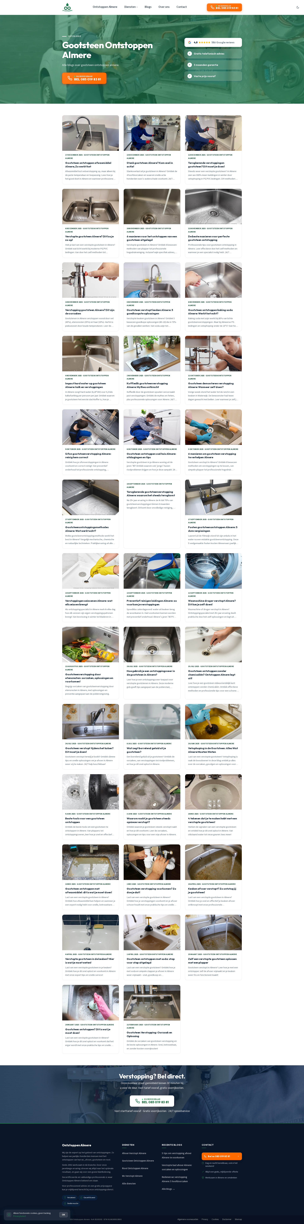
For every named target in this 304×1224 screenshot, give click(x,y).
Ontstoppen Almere (105, 7)
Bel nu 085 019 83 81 (219, 1156)
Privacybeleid (19, 1216)
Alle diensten (129, 1183)
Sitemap (238, 1219)
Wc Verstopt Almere (132, 1176)
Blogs (148, 7)
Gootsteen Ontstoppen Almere (138, 1160)
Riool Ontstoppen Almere (135, 1168)
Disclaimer (226, 1219)
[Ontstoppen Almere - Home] (67, 7)
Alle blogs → (168, 1189)
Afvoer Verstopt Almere (134, 1153)
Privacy (205, 1219)
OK (63, 1214)
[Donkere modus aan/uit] (297, 7)
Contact (182, 7)
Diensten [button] (130, 7)
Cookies (215, 1219)
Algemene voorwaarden (187, 1219)
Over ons (164, 7)
